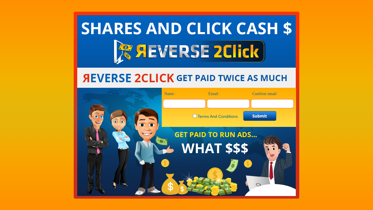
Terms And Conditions (218, 116)
